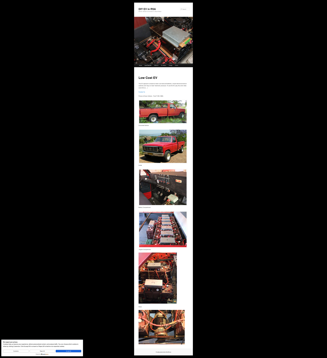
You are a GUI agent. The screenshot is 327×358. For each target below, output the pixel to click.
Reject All (42, 351)
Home (140, 65)
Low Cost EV (148, 65)
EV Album (163, 65)
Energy (170, 65)
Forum (176, 65)
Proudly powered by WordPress (163, 352)
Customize (16, 351)
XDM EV (156, 65)
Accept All (68, 351)
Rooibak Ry (142, 92)
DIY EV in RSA (147, 9)
